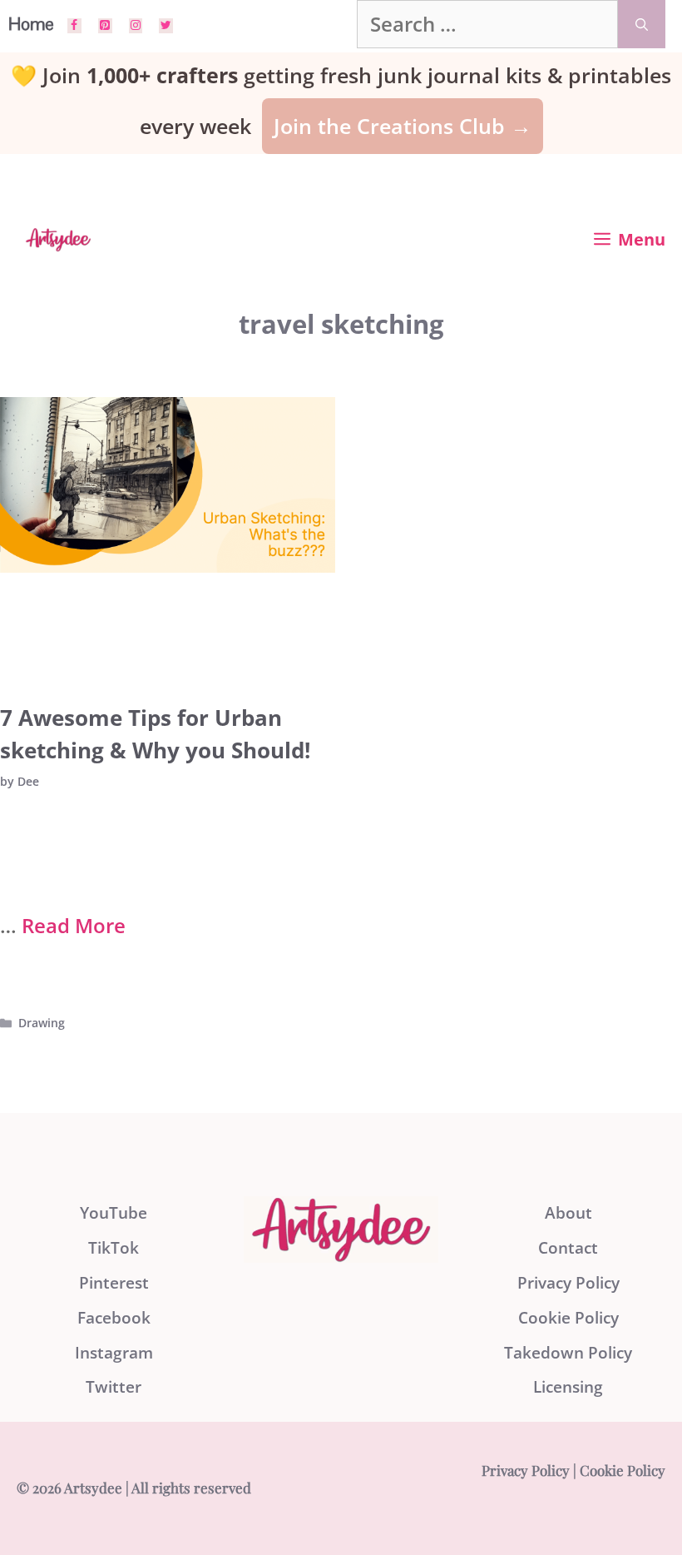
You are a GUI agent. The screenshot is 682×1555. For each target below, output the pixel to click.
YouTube (113, 1213)
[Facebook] (74, 25)
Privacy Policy (568, 1283)
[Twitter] (166, 25)
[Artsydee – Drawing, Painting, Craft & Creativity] (58, 239)
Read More (74, 925)
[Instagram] (136, 25)
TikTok (113, 1248)
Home (31, 23)
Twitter (113, 1387)
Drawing (41, 1023)
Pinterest (114, 1283)
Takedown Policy (568, 1353)
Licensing (568, 1387)
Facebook (114, 1318)
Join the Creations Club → (402, 126)
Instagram (114, 1353)
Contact (568, 1248)
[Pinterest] (105, 25)
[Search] (641, 24)
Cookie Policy (568, 1318)
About (568, 1213)
